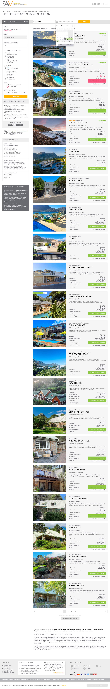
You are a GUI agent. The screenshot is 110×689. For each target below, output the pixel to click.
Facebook (76, 666)
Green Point (14, 165)
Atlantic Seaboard (44, 11)
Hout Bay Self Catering (10, 151)
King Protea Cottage (79, 441)
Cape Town (34, 11)
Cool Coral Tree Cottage (81, 93)
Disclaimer (6, 667)
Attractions (7, 177)
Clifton (18, 163)
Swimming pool (11, 79)
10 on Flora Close (77, 36)
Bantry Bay (11, 162)
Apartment (10, 62)
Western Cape (26, 11)
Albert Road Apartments (80, 267)
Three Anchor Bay (11, 169)
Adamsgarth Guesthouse (81, 64)
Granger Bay (7, 165)
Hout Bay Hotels (8, 147)
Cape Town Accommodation (43, 631)
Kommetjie (20, 165)
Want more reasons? (58, 673)
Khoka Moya (75, 527)
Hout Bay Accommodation (85, 631)
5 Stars (23, 92)
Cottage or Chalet (12, 60)
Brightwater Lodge (78, 354)
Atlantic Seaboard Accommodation (64, 631)
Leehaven (73, 238)
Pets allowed (10, 77)
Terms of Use (7, 671)
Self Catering (10, 57)
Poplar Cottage (76, 585)
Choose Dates (69, 44)
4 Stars (16, 92)
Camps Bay (18, 162)
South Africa (6, 11)
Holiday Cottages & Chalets (12, 153)
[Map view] (27, 21)
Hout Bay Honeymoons (10, 156)
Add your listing (97, 685)
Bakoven (6, 162)
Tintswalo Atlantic (78, 122)
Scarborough (19, 167)
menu (103, 4)
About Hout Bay (8, 174)
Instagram (76, 668)
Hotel (8, 53)
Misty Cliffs (12, 166)
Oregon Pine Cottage (79, 412)
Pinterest (88, 668)
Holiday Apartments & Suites (12, 152)
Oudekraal (13, 167)
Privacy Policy (7, 668)
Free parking (10, 74)
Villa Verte (74, 151)
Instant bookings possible (14, 85)
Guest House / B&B (12, 54)
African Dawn (76, 209)
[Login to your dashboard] (96, 4)
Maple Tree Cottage (78, 498)
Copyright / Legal (8, 670)
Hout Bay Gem (75, 180)
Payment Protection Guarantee (19, 131)
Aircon (8, 69)
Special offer (12, 86)
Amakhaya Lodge (77, 325)
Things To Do (7, 176)
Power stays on (14, 68)
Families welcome (11, 72)
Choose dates (8, 30)
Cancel (61, 44)
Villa (8, 59)
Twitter (88, 666)
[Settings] (99, 4)
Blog (100, 666)
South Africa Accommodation (72, 629)
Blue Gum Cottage (77, 556)
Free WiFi (9, 76)
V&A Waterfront (21, 169)
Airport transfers (11, 71)
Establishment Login (9, 672)
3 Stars (8, 92)
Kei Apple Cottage (77, 469)
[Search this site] (93, 4)
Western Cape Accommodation (93, 629)
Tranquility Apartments (80, 296)
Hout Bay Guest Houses (10, 148)
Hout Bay (71, 63)
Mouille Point (19, 166)
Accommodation (16, 11)
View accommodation (97, 53)
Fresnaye (22, 163)
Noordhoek (7, 167)
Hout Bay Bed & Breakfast (10, 149)
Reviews (6, 178)
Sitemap (64, 685)
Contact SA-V (7, 665)
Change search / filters (70, 618)
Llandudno (6, 166)
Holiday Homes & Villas (11, 155)
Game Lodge (10, 56)
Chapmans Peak (11, 163)
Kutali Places (75, 383)
